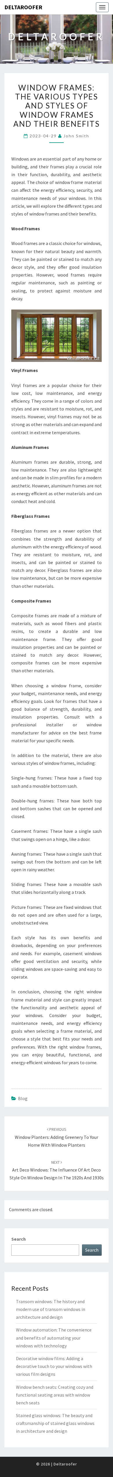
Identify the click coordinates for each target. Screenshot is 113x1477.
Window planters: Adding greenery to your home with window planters (56, 1137)
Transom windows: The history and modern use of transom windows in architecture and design (50, 1309)
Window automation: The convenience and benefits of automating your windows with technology (54, 1337)
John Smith (76, 135)
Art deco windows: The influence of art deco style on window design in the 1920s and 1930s (57, 1170)
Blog (23, 1098)
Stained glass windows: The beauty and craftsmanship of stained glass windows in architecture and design (55, 1423)
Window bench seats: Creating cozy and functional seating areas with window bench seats (54, 1395)
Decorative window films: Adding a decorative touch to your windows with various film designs (54, 1366)
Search (18, 1239)
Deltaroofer (23, 7)
